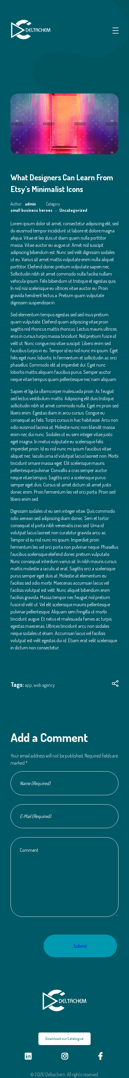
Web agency (44, 685)
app (28, 685)
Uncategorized (73, 210)
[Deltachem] (33, 29)
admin (31, 203)
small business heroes (31, 210)
